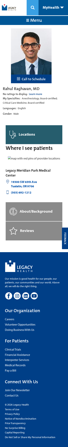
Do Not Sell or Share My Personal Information (30, 437)
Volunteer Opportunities (20, 324)
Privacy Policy (12, 414)
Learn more (35, 94)
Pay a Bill (10, 370)
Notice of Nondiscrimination (20, 418)
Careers (9, 319)
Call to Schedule (33, 79)
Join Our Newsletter (17, 390)
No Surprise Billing (15, 428)
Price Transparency (15, 423)
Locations (26, 134)
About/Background (36, 211)
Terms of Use (12, 409)
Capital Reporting (15, 432)
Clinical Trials (13, 349)
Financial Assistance (17, 355)
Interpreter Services (17, 360)
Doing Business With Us (19, 330)
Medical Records (15, 365)
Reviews (26, 230)
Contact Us (11, 395)
